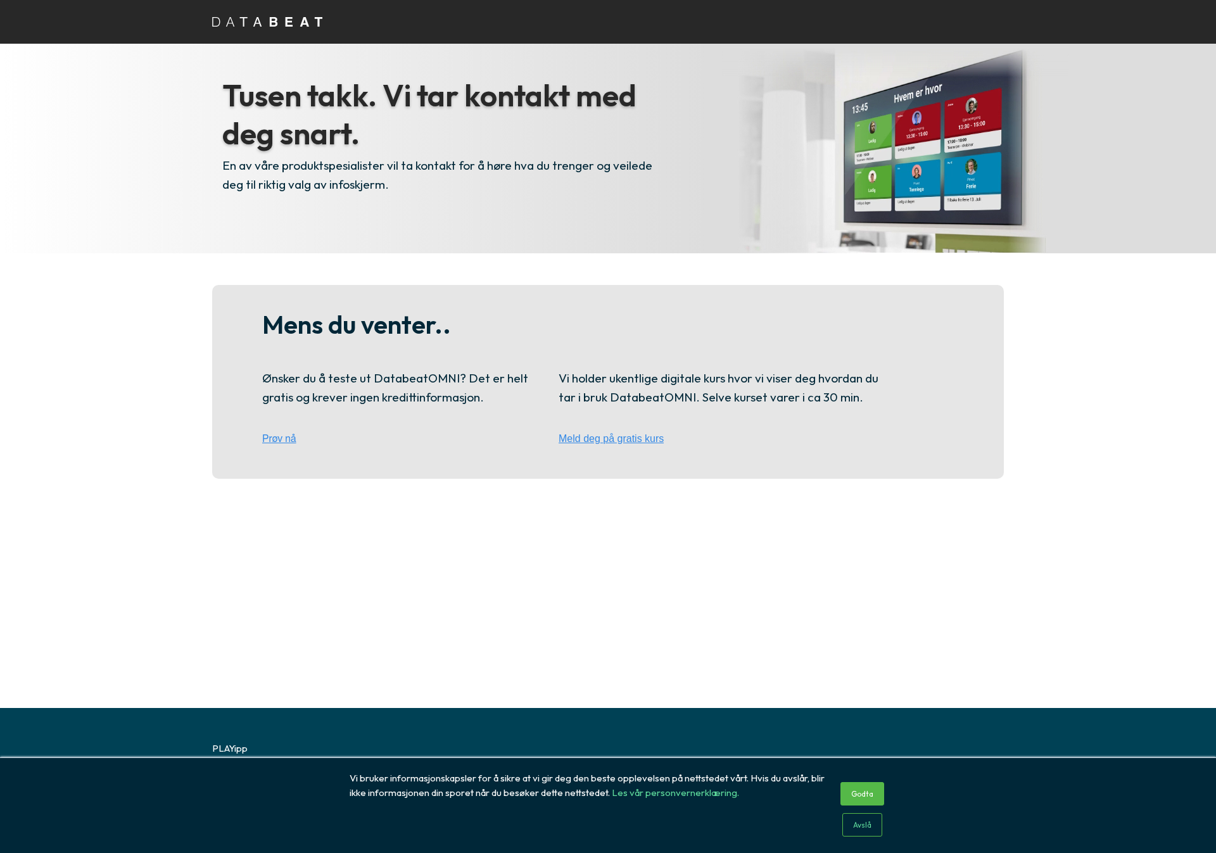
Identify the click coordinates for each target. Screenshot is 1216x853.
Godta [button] (862, 794)
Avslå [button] (862, 825)
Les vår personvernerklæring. (675, 793)
